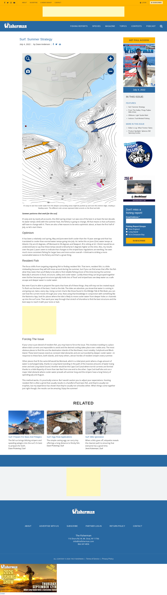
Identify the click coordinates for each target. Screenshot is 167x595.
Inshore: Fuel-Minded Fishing (139, 118)
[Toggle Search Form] (161, 26)
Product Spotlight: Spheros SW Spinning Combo (139, 132)
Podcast (151, 26)
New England (134, 229)
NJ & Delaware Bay (137, 235)
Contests (136, 26)
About (24, 2)
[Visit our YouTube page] (14, 3)
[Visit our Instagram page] (11, 3)
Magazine (110, 26)
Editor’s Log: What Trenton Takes (140, 128)
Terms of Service (93, 559)
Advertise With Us (49, 526)
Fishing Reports (79, 26)
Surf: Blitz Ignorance (94, 437)
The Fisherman (15, 26)
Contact (58, 2)
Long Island (133, 232)
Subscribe (72, 526)
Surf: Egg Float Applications (59, 437)
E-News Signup (46, 2)
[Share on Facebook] (53, 44)
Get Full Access (139, 40)
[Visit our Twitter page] (8, 3)
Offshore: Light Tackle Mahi (138, 115)
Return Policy (117, 526)
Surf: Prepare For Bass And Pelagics (25, 437)
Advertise (33, 2)
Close (2, 594)
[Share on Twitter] (56, 44)
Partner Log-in (94, 526)
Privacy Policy (107, 559)
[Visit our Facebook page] (4, 3)
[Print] (60, 44)
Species (96, 26)
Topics (123, 26)
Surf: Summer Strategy (136, 107)
